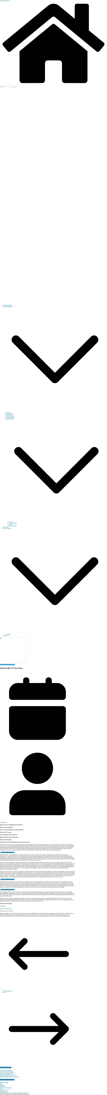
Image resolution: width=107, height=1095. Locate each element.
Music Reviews (10, 418)
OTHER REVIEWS (8, 306)
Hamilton (2, 1085)
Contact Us (6, 635)
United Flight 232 (4, 1090)
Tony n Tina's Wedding (6, 1087)
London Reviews (10, 417)
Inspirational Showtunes (6, 1070)
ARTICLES (6, 527)
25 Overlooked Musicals (6, 1074)
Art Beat (8, 412)
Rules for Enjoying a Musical (7, 1072)
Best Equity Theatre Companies (8, 1075)
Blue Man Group (4, 1082)
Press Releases (7, 528)
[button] (55, 411)
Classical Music (13, 523)
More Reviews (3, 1091)
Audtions (8, 634)
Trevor (1, 1089)
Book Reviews (9, 413)
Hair (1, 1083)
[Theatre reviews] (4, 0)
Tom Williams (3, 822)
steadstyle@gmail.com (6, 908)
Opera (10, 524)
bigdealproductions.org (64, 914)
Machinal (2, 1086)
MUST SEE (3, 664)
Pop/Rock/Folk (12, 525)
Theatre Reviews (7, 305)
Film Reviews (9, 415)
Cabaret (11, 521)
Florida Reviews (10, 416)
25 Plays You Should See (6, 1071)
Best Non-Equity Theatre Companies (9, 1076)
